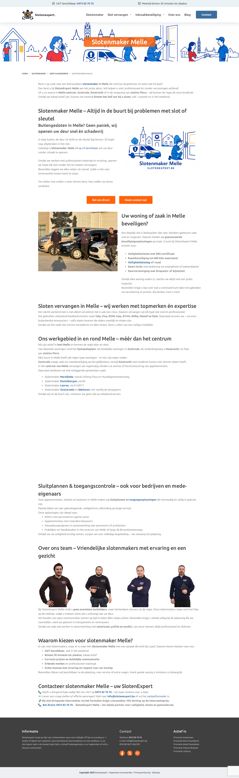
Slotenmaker (95, 14)
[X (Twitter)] (129, 753)
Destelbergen (68, 381)
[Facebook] (122, 753)
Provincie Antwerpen (183, 737)
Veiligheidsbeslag (139, 262)
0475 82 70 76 (85, 3)
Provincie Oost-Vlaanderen (186, 741)
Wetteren (84, 389)
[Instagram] (137, 753)
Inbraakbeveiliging (148, 14)
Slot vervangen (118, 14)
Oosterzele (67, 389)
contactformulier (156, 696)
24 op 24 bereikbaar (87, 148)
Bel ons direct (101, 199)
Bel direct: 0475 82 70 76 (58, 704)
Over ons (174, 14)
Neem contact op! (136, 199)
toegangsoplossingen (142, 499)
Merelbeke (66, 376)
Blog (187, 14)
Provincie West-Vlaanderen (186, 744)
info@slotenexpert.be (136, 741)
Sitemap (156, 772)
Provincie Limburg (182, 751)
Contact (206, 14)
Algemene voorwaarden (120, 772)
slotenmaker (90, 83)
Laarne (64, 385)
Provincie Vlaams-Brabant (185, 748)
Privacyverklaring (142, 772)
